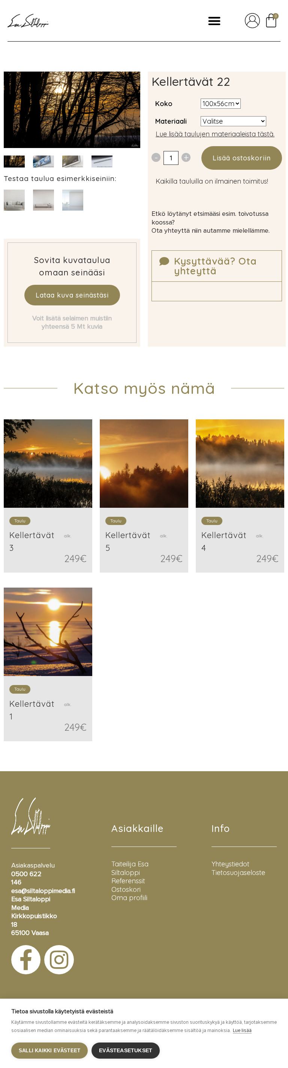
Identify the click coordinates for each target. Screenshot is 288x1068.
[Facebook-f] (25, 959)
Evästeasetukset (125, 1050)
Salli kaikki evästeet (49, 1050)
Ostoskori (126, 889)
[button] (214, 21)
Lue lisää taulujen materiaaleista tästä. (215, 134)
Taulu (20, 521)
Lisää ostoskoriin (242, 158)
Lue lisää (242, 1030)
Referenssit (128, 881)
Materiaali (171, 121)
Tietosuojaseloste (238, 872)
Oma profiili (129, 897)
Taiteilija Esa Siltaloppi (129, 868)
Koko (163, 103)
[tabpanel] (43, 161)
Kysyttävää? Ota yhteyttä (215, 266)
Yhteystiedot (230, 864)
